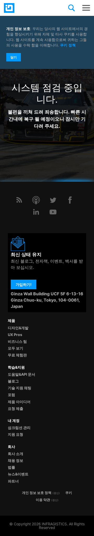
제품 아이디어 (19, 401)
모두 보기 (15, 348)
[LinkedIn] (36, 212)
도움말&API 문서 (21, 374)
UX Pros (15, 334)
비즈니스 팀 (17, 341)
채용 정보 (15, 460)
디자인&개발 (18, 328)
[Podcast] (36, 200)
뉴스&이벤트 (18, 474)
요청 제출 (15, 408)
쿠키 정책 (68, 45)
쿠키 (68, 493)
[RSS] (19, 200)
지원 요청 (15, 434)
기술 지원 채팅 (19, 388)
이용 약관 (43, 500)
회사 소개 (15, 453)
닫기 (13, 57)
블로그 (13, 381)
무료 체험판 (17, 355)
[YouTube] (53, 212)
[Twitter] (53, 200)
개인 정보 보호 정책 (36, 493)
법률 (11, 467)
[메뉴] (86, 8)
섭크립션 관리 (19, 427)
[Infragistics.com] (30, 8)
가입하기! (24, 284)
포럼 (11, 394)
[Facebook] (70, 200)
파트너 (13, 481)
